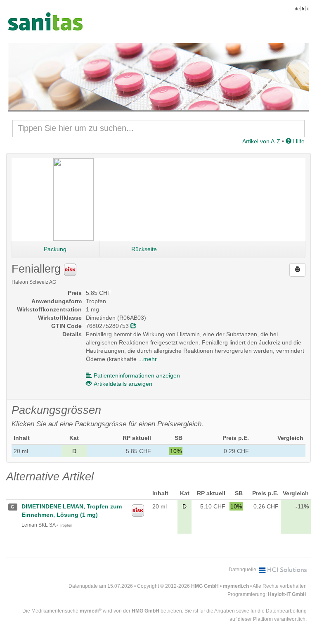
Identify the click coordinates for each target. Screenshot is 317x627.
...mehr (147, 359)
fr (303, 8)
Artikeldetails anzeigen (123, 383)
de (297, 8)
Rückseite (144, 249)
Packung (55, 249)
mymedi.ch (236, 586)
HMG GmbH (205, 586)
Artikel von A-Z (261, 141)
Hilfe (298, 141)
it (308, 8)
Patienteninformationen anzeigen (137, 375)
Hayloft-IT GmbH (287, 594)
